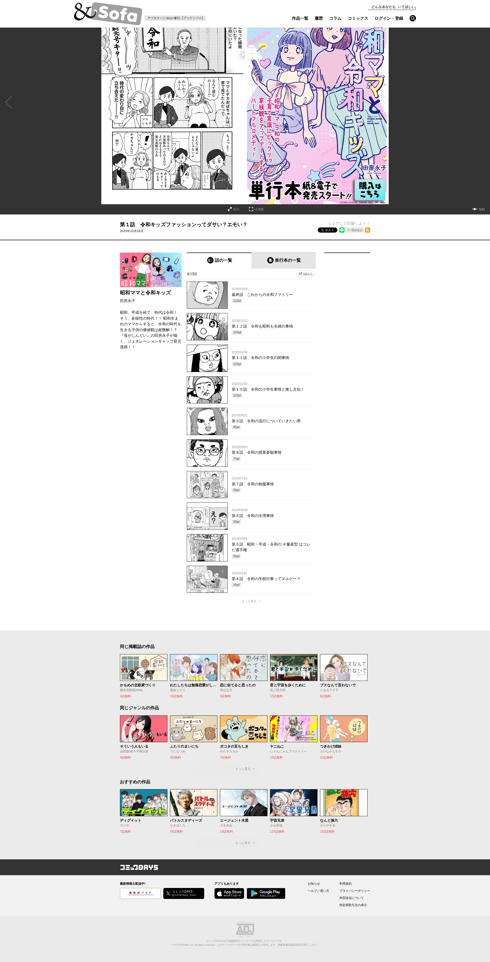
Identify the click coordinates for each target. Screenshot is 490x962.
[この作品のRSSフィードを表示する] (367, 230)
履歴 (319, 18)
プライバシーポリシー (354, 891)
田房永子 (127, 300)
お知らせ (314, 883)
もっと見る (249, 601)
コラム (335, 18)
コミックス (358, 18)
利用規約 (345, 883)
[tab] (219, 260)
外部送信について (351, 898)
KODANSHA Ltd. (184, 944)
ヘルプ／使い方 (318, 891)
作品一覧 (300, 18)
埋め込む (357, 230)
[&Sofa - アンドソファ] (108, 15)
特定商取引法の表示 (353, 905)
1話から (308, 273)
